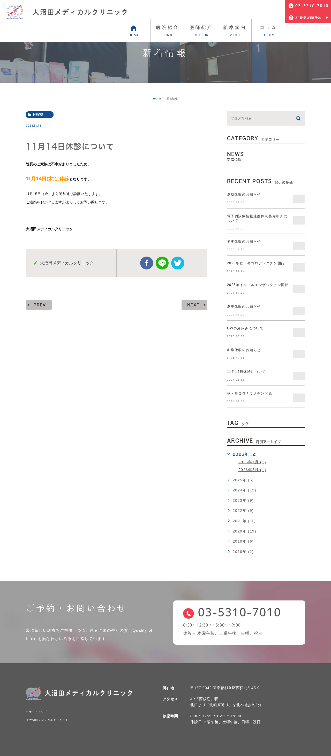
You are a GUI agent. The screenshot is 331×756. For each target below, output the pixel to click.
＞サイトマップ (36, 711)
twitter (177, 263)
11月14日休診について (246, 372)
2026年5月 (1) (252, 470)
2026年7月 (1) (252, 462)
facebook (146, 263)
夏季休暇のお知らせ (244, 306)
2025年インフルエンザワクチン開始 (258, 285)
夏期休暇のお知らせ (244, 194)
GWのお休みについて (245, 328)
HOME (157, 98)
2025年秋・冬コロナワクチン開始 (256, 263)
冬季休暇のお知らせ (244, 241)
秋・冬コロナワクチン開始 (249, 393)
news (38, 114)
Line (162, 263)
